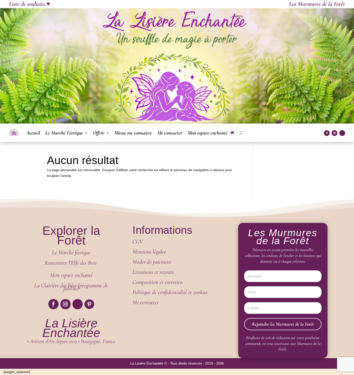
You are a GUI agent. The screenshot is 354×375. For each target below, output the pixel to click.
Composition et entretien (157, 282)
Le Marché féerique (71, 252)
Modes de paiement (152, 261)
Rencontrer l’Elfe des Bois (71, 262)
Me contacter (169, 133)
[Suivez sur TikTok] (342, 133)
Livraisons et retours (153, 271)
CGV (137, 241)
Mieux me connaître (133, 133)
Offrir (98, 133)
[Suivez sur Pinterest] (89, 304)
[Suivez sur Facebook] (327, 133)
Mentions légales (149, 251)
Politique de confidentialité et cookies (170, 292)
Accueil (33, 133)
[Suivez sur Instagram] (334, 133)
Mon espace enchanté (208, 133)
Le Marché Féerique (64, 133)
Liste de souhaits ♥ (29, 3)
